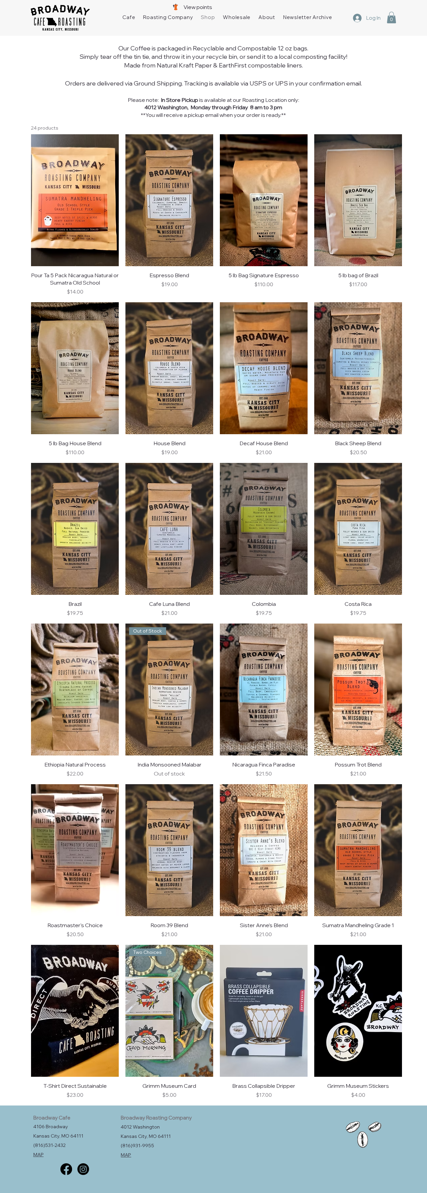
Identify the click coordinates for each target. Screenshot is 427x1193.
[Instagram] (83, 1169)
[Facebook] (66, 1169)
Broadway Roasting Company (156, 1118)
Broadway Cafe (51, 1118)
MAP (38, 1155)
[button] (391, 17)
